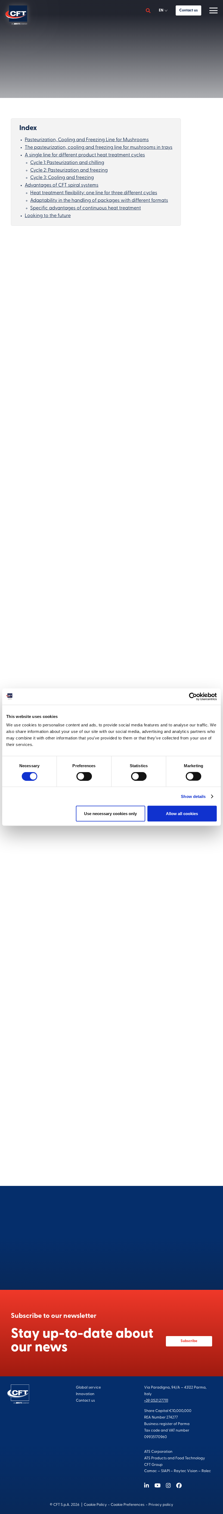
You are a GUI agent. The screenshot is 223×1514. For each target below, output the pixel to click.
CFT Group (153, 1465)
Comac (150, 1471)
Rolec (206, 1471)
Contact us (188, 10)
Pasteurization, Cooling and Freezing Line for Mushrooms (87, 140)
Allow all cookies (182, 813)
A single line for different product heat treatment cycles (85, 155)
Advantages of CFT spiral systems (61, 185)
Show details (193, 796)
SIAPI (165, 1471)
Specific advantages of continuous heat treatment (85, 208)
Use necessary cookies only (110, 813)
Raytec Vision (185, 1471)
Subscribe (189, 1341)
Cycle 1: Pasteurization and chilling (67, 163)
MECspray (27, 461)
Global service (88, 1388)
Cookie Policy (95, 1505)
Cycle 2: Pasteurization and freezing (69, 170)
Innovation (85, 1394)
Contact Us (111, 1261)
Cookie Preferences (127, 1505)
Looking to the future (48, 216)
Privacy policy (160, 1505)
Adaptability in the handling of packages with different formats (99, 200)
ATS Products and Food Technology (174, 1458)
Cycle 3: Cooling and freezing (62, 177)
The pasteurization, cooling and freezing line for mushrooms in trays (98, 147)
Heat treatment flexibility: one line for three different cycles (93, 193)
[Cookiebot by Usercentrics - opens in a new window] (193, 696)
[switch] (84, 776)
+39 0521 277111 (156, 1401)
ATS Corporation (158, 1452)
